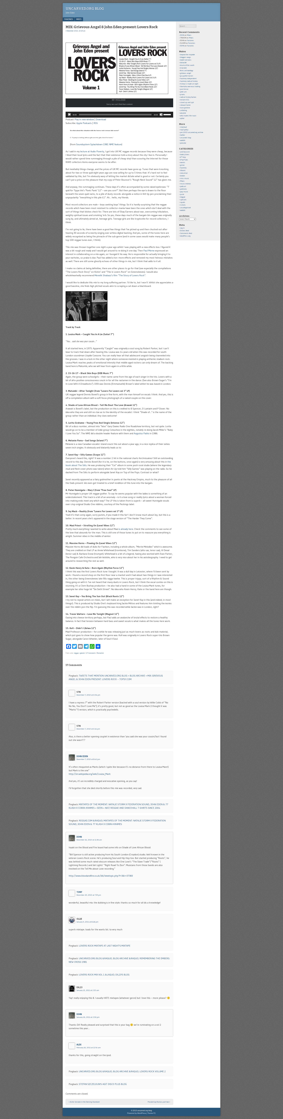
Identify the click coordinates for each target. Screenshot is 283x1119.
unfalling (183, 110)
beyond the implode (187, 54)
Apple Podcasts (84, 123)
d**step (183, 157)
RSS (96, 123)
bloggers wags (185, 57)
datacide (183, 62)
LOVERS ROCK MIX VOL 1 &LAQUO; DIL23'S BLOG (104, 974)
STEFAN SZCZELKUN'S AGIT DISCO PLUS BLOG (103, 1084)
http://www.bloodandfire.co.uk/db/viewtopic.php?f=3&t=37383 (101, 875)
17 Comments (91, 653)
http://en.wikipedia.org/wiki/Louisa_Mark (90, 773)
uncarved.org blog (85, 8)
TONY (79, 891)
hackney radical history (189, 81)
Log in (182, 228)
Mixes (79, 19)
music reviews (185, 184)
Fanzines (68, 19)
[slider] (167, 114)
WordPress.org (185, 236)
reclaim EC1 (184, 100)
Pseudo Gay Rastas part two (159, 1102)
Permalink (100, 653)
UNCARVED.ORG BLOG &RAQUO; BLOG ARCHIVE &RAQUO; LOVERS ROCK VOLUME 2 (122, 1071)
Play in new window (84, 119)
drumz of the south (187, 65)
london (182, 176)
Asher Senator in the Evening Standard (84, 1102)
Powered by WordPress (136, 1113)
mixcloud (183, 127)
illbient (182, 170)
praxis (182, 94)
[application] (119, 115)
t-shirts (183, 205)
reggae (76, 653)
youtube (183, 143)
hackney (183, 168)
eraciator (183, 68)
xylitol (182, 118)
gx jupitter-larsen (186, 76)
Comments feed (186, 233)
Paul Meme (148, 250)
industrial (183, 173)
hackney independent (188, 78)
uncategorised (185, 207)
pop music (184, 191)
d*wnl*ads (184, 160)
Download (101, 119)
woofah (182, 140)
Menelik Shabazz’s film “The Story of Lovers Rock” (119, 275)
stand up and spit (187, 102)
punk (182, 194)
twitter (182, 135)
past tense (184, 89)
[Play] (69, 114)
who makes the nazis (188, 115)
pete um (183, 92)
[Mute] (161, 114)
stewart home (185, 105)
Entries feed (184, 230)
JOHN (79, 836)
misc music (184, 178)
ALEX (78, 1044)
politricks (183, 189)
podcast (183, 186)
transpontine (185, 108)
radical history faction (188, 97)
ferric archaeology (186, 70)
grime (182, 165)
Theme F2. (151, 1113)
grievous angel (185, 73)
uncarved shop (185, 137)
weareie (183, 113)
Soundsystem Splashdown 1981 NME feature (99, 144)
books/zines (184, 154)
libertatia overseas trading (190, 86)
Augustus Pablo (141, 433)
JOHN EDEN (82, 756)
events (182, 162)
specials (82, 653)
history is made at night (189, 84)
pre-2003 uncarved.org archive (191, 132)
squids (182, 202)
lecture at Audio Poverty (92, 151)
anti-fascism (185, 152)
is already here (126, 528)
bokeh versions (185, 60)
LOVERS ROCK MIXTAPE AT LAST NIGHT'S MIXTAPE (104, 945)
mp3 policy (184, 130)
